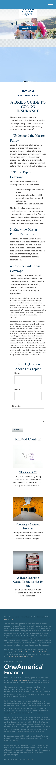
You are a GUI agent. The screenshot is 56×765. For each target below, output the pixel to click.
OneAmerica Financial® (22, 680)
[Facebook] (16, 23)
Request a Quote (28, 28)
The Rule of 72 (28, 472)
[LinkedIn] (11, 23)
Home (27, 21)
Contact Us (38, 21)
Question (16, 406)
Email (17, 389)
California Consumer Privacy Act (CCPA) (33, 652)
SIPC (40, 689)
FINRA (35, 689)
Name (17, 373)
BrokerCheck (9, 619)
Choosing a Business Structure (28, 526)
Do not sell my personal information (20, 656)
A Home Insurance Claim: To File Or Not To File (28, 581)
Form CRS (30, 759)
